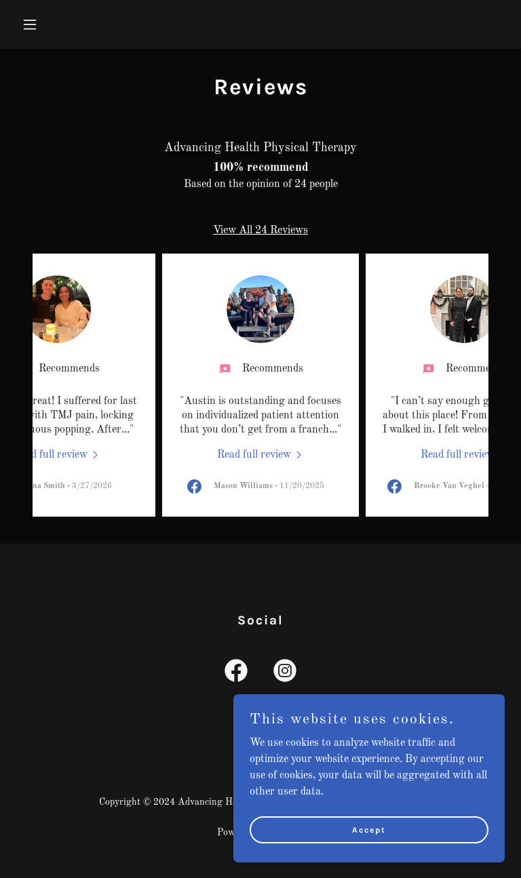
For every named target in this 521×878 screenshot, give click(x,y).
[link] (57, 455)
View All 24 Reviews (260, 230)
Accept (369, 829)
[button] (72, 24)
